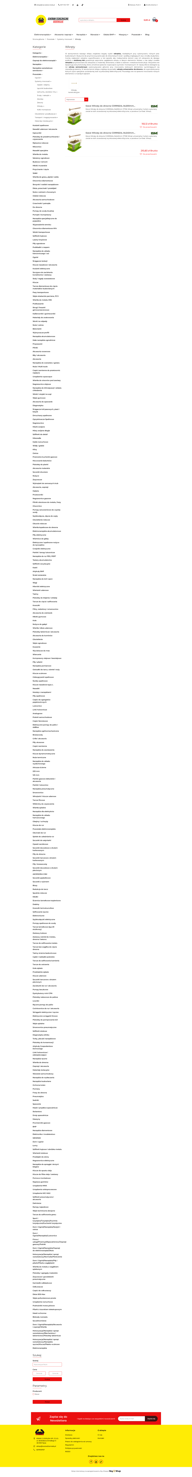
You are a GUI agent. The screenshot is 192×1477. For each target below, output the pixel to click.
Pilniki (35, 348)
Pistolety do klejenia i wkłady (45, 598)
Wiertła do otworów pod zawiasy (47, 380)
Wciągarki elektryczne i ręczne (46, 1012)
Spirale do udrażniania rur (43, 836)
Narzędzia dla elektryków (43, 811)
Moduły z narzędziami (42, 692)
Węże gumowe (39, 398)
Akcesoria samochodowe (43, 200)
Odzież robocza (39, 196)
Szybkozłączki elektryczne (44, 919)
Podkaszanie (38, 304)
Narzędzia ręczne (40, 1059)
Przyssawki (37, 344)
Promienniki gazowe (41, 1123)
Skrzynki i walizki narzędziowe (45, 184)
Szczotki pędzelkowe (42, 878)
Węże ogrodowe (40, 643)
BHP (34, 1127)
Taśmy (35, 594)
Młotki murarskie (40, 166)
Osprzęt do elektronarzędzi (44, 60)
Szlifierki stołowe (40, 1031)
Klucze (35, 282)
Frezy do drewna (40, 1093)
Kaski (35, 568)
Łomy (35, 1145)
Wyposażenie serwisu (42, 225)
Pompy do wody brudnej (43, 211)
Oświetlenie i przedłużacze (45, 114)
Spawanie (37, 1104)
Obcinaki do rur (39, 833)
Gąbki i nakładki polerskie (44, 957)
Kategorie (37, 53)
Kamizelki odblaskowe (42, 1283)
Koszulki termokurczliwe (43, 908)
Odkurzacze (38, 1287)
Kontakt (101, 1438)
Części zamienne (40, 746)
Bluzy (35, 885)
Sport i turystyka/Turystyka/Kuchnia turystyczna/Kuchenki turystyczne (47, 1220)
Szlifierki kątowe (40, 236)
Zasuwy (40, 103)
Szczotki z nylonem (41, 882)
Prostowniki (38, 495)
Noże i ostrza (38, 325)
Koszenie (36, 647)
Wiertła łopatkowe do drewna (45, 527)
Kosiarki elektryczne (41, 269)
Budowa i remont (40, 162)
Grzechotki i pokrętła (41, 203)
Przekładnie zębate (41, 972)
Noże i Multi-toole (40, 367)
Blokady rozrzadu (40, 1317)
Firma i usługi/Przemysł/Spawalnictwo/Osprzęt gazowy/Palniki (49, 1241)
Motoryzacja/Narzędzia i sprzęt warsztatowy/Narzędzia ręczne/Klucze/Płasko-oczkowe (46, 1341)
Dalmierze (37, 1203)
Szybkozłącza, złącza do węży (45, 516)
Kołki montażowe (44, 110)
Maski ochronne (39, 1313)
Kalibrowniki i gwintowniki (44, 314)
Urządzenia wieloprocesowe (45, 1189)
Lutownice (37, 706)
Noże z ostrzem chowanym (44, 192)
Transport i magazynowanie (46, 117)
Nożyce (36, 476)
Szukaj (47, 1379)
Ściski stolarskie (39, 575)
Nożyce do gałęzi (40, 624)
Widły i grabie (38, 446)
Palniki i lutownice (40, 785)
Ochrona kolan (39, 1085)
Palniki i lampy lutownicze (44, 552)
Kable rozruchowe (40, 442)
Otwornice (37, 506)
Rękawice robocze (40, 143)
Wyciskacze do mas (41, 651)
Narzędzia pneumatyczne (43, 789)
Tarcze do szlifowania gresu (44, 1214)
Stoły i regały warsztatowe (44, 279)
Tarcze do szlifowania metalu (45, 943)
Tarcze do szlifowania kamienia (46, 961)
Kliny (35, 449)
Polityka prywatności (73, 1448)
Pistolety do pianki (40, 464)
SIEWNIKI (37, 1138)
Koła (34, 620)
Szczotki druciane (40, 472)
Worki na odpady (40, 321)
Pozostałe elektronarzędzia (44, 829)
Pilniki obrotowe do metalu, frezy (47, 502)
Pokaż (47, 1402)
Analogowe (37, 713)
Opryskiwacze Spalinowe (43, 419)
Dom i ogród (38, 1142)
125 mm (36, 775)
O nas (100, 1435)
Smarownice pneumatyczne (44, 1027)
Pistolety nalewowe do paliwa (45, 997)
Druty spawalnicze (40, 1115)
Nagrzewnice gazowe (42, 498)
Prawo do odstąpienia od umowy (78, 1442)
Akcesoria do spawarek (43, 402)
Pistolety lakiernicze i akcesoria (46, 632)
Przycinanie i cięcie (41, 169)
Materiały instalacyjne (43, 121)
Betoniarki (37, 329)
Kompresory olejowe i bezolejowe (47, 658)
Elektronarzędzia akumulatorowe (47, 531)
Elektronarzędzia (40, 57)
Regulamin (69, 1445)
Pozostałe (37, 74)
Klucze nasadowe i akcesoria (45, 265)
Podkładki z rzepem (41, 247)
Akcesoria (37, 359)
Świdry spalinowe (40, 681)
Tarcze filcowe (39, 800)
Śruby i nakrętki (43, 95)
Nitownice (37, 147)
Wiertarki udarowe (41, 590)
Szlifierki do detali (40, 434)
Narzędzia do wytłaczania (43, 1077)
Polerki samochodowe (42, 717)
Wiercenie (37, 654)
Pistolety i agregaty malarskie (45, 1273)
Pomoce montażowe (42, 1178)
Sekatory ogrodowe (41, 158)
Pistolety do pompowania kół (45, 1020)
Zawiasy (40, 99)
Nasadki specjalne (40, 150)
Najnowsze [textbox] (70, 99)
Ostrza (35, 453)
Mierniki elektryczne (41, 586)
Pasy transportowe (41, 292)
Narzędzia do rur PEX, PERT (44, 556)
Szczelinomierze (39, 1321)
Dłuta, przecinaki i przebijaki (44, 188)
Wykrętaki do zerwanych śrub (45, 483)
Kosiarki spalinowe (41, 125)
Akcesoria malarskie (41, 468)
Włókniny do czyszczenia (43, 804)
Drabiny (36, 904)
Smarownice (38, 792)
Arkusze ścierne (39, 767)
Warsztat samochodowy (43, 1074)
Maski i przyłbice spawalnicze (45, 1108)
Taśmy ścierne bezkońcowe (44, 953)
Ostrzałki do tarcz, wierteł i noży (46, 670)
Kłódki (35, 897)
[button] (70, 1430)
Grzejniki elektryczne (41, 549)
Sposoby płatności (72, 1438)
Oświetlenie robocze (41, 520)
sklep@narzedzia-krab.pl (46, 1446)
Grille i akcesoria (40, 739)
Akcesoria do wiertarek (42, 613)
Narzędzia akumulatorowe (44, 336)
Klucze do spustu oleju (42, 1170)
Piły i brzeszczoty (40, 864)
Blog (147, 35)
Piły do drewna (39, 854)
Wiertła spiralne (39, 808)
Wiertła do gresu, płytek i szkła (46, 177)
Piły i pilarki (37, 662)
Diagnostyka (38, 405)
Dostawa (68, 1435)
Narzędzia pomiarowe (42, 666)
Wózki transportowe (41, 232)
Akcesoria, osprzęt (40, 487)
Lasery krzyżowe (40, 240)
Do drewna (37, 207)
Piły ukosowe (38, 742)
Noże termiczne (39, 757)
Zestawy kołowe (40, 933)
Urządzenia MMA (40, 1186)
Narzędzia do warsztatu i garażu (46, 363)
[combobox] (76, 99)
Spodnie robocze (40, 893)
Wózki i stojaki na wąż (42, 394)
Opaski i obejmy (43, 85)
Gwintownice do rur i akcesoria (46, 1008)
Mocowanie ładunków (42, 461)
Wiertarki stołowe (40, 1153)
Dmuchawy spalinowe (42, 415)
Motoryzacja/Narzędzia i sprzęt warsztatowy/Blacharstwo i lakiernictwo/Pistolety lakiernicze (47, 1333)
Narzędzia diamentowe (42, 1130)
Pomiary (36, 1089)
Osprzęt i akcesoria (41, 1066)
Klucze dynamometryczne (44, 754)
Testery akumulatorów (42, 560)
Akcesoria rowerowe (41, 351)
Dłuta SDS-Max (39, 1294)
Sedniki (36, 1100)
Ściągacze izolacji (40, 261)
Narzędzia (37, 64)
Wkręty (40, 106)
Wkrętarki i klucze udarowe (44, 796)
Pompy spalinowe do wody (44, 923)
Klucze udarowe (39, 976)
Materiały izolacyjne (41, 1070)
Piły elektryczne (39, 535)
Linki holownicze (40, 710)
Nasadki (36, 688)
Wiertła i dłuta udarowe (42, 628)
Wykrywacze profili (41, 333)
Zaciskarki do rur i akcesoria (45, 986)
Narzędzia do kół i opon (43, 579)
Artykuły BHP (38, 571)
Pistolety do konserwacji (43, 1042)
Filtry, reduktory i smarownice (45, 609)
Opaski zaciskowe (40, 844)
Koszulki (36, 605)
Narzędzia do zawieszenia (43, 750)
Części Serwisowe (40, 721)
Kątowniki (37, 133)
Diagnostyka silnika (41, 1035)
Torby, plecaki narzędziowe (44, 1039)
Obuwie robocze (40, 524)
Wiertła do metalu (40, 154)
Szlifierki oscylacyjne (41, 564)
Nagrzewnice (38, 423)
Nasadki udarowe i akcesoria (45, 129)
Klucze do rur (38, 825)
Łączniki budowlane (44, 88)
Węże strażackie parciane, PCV (46, 296)
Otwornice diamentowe (43, 181)
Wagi (35, 583)
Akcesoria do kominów (42, 636)
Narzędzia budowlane (42, 1081)
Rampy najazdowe (40, 1207)
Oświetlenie (38, 639)
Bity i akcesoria (39, 355)
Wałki (35, 173)
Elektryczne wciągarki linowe (45, 1016)
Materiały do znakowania (43, 317)
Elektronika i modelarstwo (44, 1134)
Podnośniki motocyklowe (44, 1306)
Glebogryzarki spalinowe (43, 677)
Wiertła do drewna (40, 1062)
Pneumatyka (38, 1096)
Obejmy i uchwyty (40, 821)
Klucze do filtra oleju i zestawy (45, 1174)
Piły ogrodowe (39, 243)
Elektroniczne (38, 916)
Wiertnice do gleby (41, 539)
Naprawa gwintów (40, 1182)
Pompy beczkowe (40, 989)
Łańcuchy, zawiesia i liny (46, 92)
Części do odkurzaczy (42, 1290)
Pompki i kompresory (42, 215)
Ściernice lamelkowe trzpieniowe (47, 900)
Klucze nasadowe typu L (43, 685)
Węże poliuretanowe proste (44, 1298)
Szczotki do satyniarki (42, 840)
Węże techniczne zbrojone (44, 1211)
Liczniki (36, 1001)
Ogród (37, 78)
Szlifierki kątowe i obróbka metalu (47, 1149)
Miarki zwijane (39, 427)
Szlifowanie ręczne (40, 912)
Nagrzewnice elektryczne (43, 1160)
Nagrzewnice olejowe (42, 384)
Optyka (36, 491)
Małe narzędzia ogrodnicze (44, 340)
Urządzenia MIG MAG (42, 1193)
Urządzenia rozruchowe (43, 1302)
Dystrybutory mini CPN (42, 993)
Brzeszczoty (38, 735)
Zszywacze (37, 480)
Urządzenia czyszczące (42, 377)
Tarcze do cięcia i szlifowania (45, 602)
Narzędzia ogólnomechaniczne (46, 731)
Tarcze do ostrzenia (41, 964)
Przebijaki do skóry (41, 1157)
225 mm (36, 771)
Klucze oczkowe (40, 673)
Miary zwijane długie (41, 431)
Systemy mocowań (42, 81)
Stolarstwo (37, 1111)
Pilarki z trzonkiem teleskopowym (47, 1309)
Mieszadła (37, 438)
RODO (67, 1452)
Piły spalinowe (39, 696)
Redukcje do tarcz (40, 889)
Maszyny (36, 1119)
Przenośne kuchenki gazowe (45, 457)
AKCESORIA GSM (40, 874)
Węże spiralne (38, 1023)
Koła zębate (38, 968)
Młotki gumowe (39, 617)
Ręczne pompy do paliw (43, 1005)
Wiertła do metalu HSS (42, 300)
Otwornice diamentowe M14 (45, 228)
